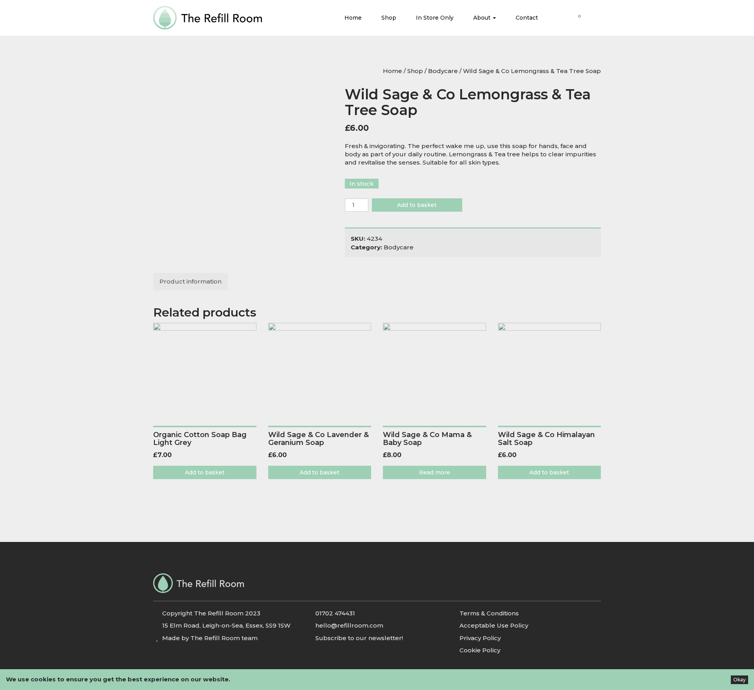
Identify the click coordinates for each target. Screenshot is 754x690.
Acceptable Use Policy (493, 625)
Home (353, 17)
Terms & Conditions (489, 613)
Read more (434, 472)
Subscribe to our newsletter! (359, 638)
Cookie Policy (479, 650)
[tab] (191, 281)
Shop (388, 17)
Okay (739, 680)
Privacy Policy (480, 638)
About (482, 17)
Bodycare (443, 71)
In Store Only (435, 17)
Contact (527, 17)
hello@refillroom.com (349, 625)
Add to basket (417, 205)
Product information (190, 281)
